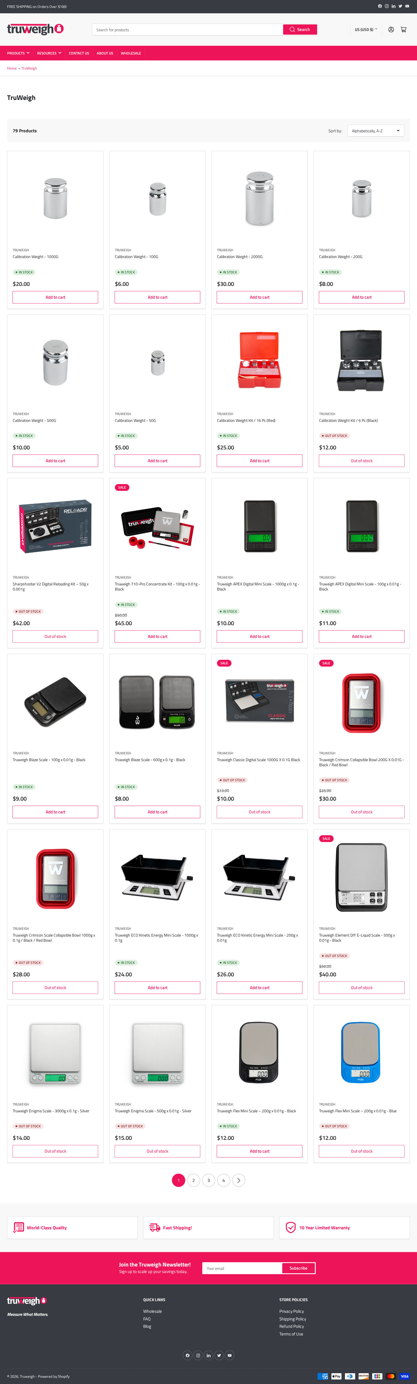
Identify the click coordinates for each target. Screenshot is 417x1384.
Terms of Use (291, 1334)
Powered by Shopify (54, 1376)
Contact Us (79, 53)
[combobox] (205, 29)
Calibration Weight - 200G (341, 256)
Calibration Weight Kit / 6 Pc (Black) (348, 420)
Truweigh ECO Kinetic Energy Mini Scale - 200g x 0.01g (257, 937)
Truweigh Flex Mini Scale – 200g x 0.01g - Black (256, 1111)
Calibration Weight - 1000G (35, 256)
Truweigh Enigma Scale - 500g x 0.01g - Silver (153, 1111)
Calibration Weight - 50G (135, 420)
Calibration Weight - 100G (136, 256)
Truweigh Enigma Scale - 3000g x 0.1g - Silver (51, 1111)
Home (12, 68)
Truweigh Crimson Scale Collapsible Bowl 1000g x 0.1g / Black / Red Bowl (54, 937)
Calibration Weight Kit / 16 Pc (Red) (246, 420)
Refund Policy (291, 1326)
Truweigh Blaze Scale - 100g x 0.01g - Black (49, 760)
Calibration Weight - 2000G (240, 256)
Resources (46, 53)
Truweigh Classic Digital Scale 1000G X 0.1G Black (258, 760)
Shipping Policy (292, 1319)
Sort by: (335, 130)
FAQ (147, 1319)
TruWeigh (29, 68)
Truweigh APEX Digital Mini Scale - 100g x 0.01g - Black (360, 586)
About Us (105, 53)
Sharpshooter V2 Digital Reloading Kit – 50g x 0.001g (51, 586)
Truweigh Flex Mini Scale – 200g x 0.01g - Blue (358, 1111)
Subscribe (299, 1268)
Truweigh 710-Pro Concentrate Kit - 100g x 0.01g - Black (157, 586)
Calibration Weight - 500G (34, 420)
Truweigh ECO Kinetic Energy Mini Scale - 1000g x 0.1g (156, 937)
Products (16, 53)
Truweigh (21, 577)
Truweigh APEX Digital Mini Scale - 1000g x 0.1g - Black (258, 586)
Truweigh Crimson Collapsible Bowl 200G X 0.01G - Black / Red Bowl (361, 762)
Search (303, 29)
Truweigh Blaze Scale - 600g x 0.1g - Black (150, 760)
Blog (147, 1326)
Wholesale (131, 53)
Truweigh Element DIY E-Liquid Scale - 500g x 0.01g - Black (357, 937)
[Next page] (239, 1180)
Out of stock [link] (361, 460)
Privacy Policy (291, 1311)
